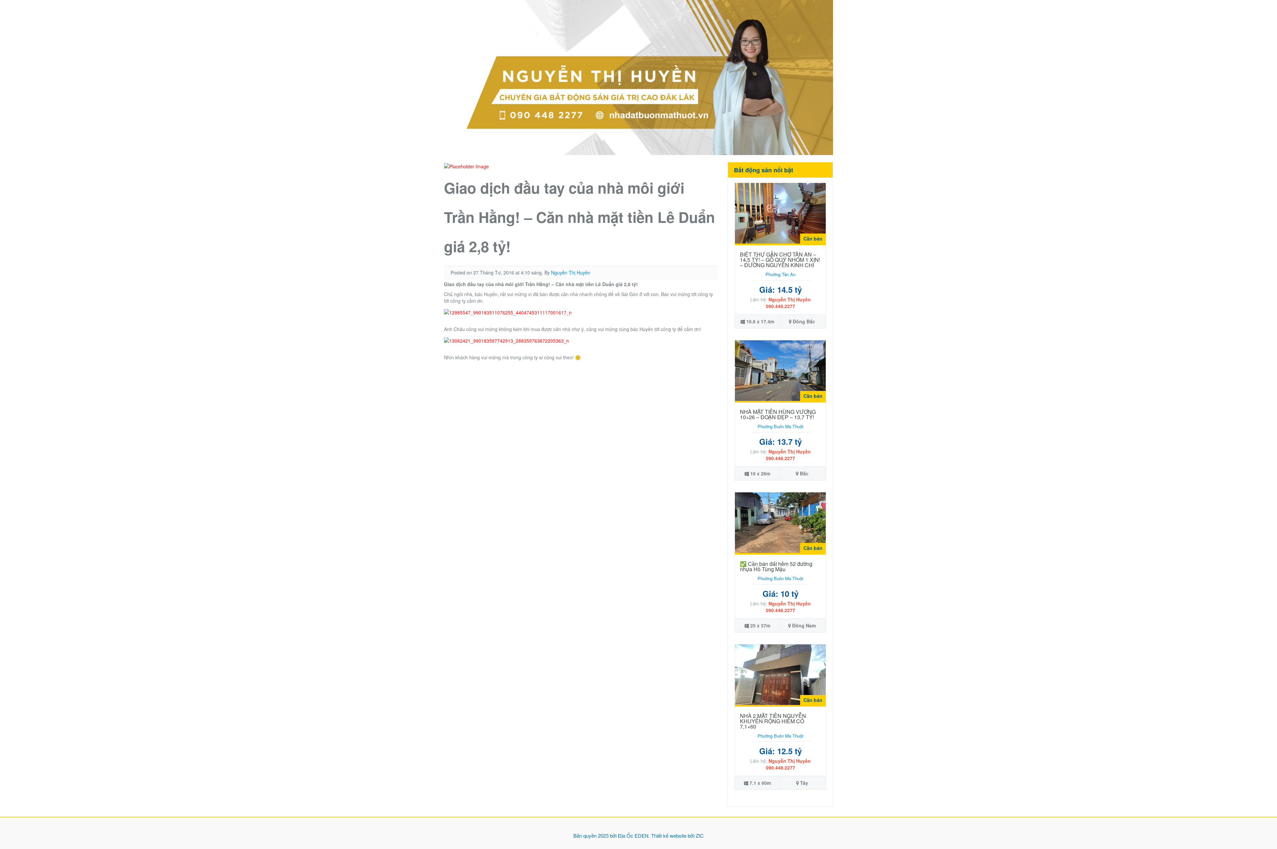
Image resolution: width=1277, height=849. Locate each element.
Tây (804, 782)
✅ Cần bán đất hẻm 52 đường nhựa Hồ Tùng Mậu (776, 566)
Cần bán (812, 238)
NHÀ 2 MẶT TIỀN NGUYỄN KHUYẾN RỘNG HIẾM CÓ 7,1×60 (773, 721)
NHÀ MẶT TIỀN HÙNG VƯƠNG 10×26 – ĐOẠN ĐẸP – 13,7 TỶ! (778, 414)
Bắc (804, 473)
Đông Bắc (804, 321)
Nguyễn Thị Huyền (570, 272)
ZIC (700, 835)
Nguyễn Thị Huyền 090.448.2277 (788, 302)
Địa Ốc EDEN (633, 835)
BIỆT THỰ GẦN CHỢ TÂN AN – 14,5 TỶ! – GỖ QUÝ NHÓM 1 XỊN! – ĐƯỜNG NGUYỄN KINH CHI (780, 260)
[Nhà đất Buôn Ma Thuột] (638, 77)
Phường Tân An (780, 274)
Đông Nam (804, 625)
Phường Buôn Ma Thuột (780, 426)
